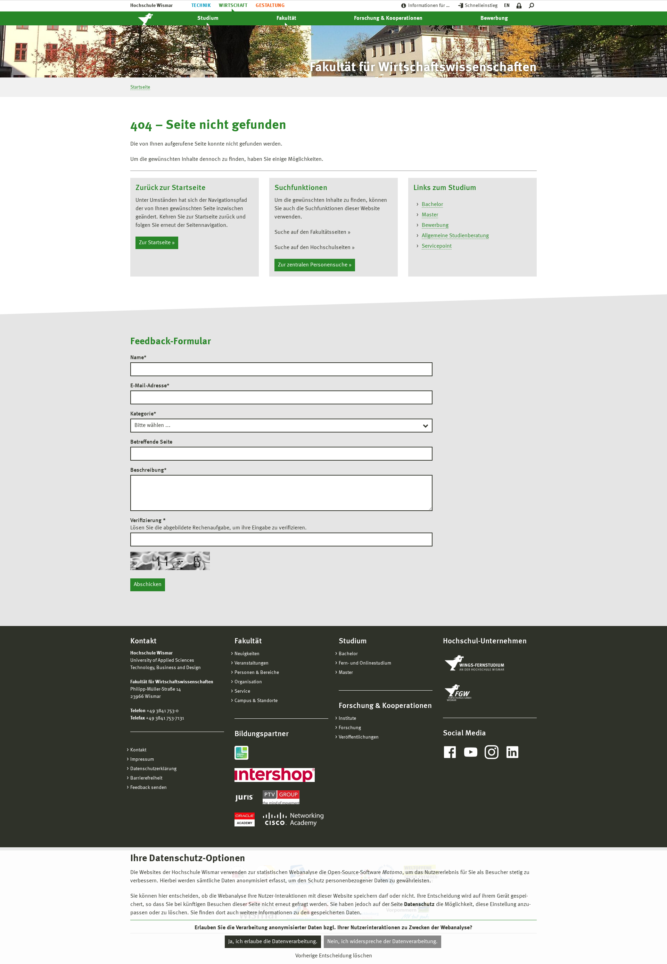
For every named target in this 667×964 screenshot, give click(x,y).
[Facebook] (450, 752)
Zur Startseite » (157, 243)
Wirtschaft (233, 5)
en (507, 5)
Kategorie (143, 414)
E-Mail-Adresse (149, 386)
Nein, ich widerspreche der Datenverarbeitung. (382, 942)
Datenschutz (419, 904)
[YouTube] (471, 752)
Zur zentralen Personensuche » (315, 265)
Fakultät (286, 18)
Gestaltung (270, 5)
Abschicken (148, 584)
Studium (208, 18)
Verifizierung (148, 521)
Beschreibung (148, 470)
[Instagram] (492, 752)
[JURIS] (244, 797)
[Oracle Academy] (244, 819)
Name (138, 358)
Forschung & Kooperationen (388, 18)
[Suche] (533, 5)
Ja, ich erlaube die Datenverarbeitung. (273, 942)
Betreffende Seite (151, 442)
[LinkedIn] (512, 752)
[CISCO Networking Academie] (293, 819)
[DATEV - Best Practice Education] (241, 753)
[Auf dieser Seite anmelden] (519, 5)
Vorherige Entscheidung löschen (333, 956)
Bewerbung (494, 18)
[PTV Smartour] (281, 797)
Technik (201, 5)
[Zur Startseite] (152, 18)
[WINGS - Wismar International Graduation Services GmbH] (482, 663)
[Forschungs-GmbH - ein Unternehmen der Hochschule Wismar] (474, 692)
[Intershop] (274, 775)
